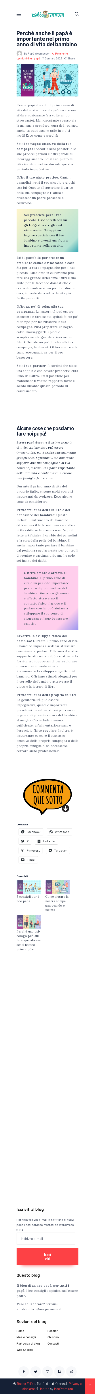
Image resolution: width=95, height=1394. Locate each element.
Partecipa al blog (28, 1343)
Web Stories (25, 1349)
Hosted (44, 1389)
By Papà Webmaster (37, 53)
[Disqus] (47, 1018)
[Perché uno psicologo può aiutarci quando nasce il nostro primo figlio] (29, 922)
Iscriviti (47, 1256)
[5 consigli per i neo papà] (29, 887)
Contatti (53, 1343)
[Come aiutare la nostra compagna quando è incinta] (57, 887)
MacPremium (63, 1389)
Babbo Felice (26, 1384)
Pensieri (53, 1331)
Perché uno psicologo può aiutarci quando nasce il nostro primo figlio (29, 940)
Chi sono (53, 1337)
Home (20, 1331)
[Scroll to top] (90, 1386)
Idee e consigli (26, 1337)
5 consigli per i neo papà (28, 899)
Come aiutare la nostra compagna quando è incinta (56, 903)
